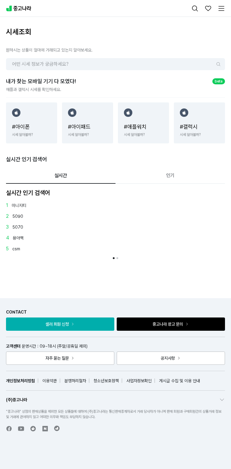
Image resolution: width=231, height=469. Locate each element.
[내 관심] (208, 8)
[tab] (61, 176)
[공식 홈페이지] (57, 428)
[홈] (18, 8)
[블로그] (45, 429)
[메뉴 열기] (221, 8)
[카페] (33, 429)
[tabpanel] (115, 224)
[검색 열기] (195, 8)
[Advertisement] (121, 272)
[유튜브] (21, 429)
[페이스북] (9, 429)
